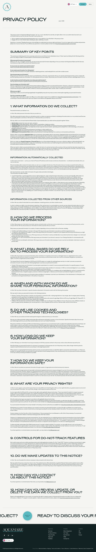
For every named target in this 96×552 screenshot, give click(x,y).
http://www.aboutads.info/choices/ (51, 427)
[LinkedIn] (12, 535)
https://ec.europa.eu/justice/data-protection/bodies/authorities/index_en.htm (66, 402)
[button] (72, 4)
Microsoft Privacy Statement (68, 328)
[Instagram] (8, 535)
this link (42, 299)
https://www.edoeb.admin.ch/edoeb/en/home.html (73, 404)
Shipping (49, 548)
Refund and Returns (43, 548)
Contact (83, 4)
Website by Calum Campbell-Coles (86, 548)
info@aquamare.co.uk (54, 430)
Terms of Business (65, 548)
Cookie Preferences (74, 548)
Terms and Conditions (56, 548)
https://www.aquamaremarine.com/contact (65, 43)
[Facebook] (4, 535)
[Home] (7, 7)
